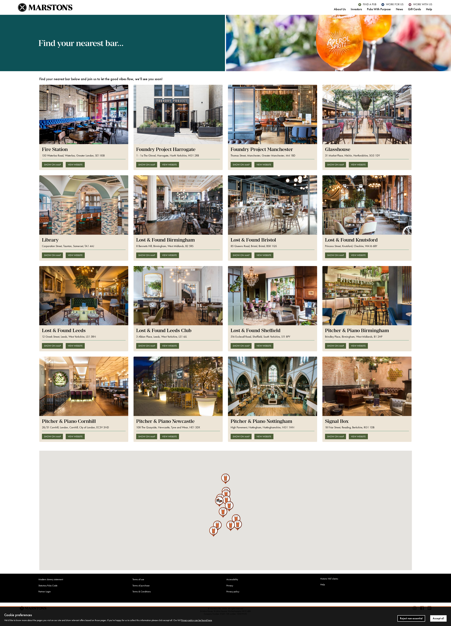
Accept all (438, 618)
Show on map (52, 164)
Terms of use (138, 579)
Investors (356, 9)
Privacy (229, 585)
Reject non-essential (411, 618)
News (399, 9)
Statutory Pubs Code (47, 585)
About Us (340, 9)
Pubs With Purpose (379, 9)
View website (75, 164)
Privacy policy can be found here (196, 620)
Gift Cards (414, 9)
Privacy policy (232, 591)
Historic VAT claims (329, 578)
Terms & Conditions (141, 591)
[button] (236, 519)
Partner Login (44, 591)
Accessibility (232, 579)
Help (429, 9)
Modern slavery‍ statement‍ (50, 579)
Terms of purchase (141, 585)
